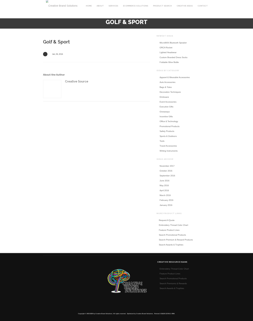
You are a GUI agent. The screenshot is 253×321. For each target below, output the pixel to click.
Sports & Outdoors (168, 136)
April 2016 (164, 190)
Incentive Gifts (166, 116)
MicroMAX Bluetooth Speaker (173, 43)
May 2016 (164, 185)
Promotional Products (170, 126)
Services (113, 6)
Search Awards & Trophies (171, 245)
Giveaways (165, 111)
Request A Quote (167, 220)
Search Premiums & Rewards (173, 283)
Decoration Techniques (170, 92)
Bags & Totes (166, 87)
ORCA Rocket (166, 47)
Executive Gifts (166, 106)
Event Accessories (168, 102)
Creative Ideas (185, 6)
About (100, 6)
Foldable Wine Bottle (169, 62)
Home (89, 6)
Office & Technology (169, 121)
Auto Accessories (167, 82)
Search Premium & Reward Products (176, 240)
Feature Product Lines (169, 230)
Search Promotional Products (172, 235)
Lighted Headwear (168, 52)
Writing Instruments (169, 151)
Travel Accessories (168, 146)
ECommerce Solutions (135, 6)
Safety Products (167, 131)
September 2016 (167, 175)
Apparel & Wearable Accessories (175, 77)
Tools (162, 141)
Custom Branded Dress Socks (173, 57)
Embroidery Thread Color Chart (173, 225)
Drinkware (164, 97)
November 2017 (167, 166)
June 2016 (164, 180)
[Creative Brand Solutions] (61, 5)
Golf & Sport (56, 41)
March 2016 (165, 195)
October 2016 (166, 171)
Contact (203, 6)
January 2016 (166, 205)
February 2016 (166, 200)
